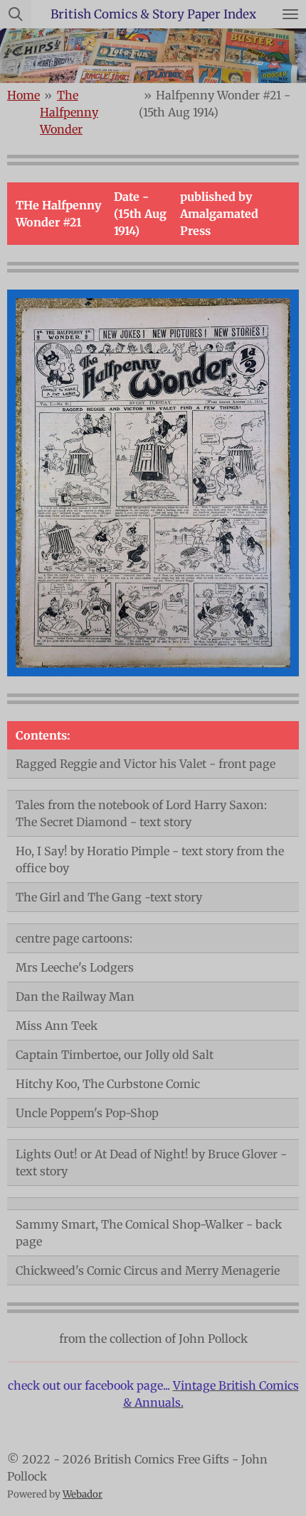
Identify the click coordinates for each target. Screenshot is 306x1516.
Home (23, 95)
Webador (82, 1494)
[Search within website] (15, 14)
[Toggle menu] (290, 14)
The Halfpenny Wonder (69, 112)
